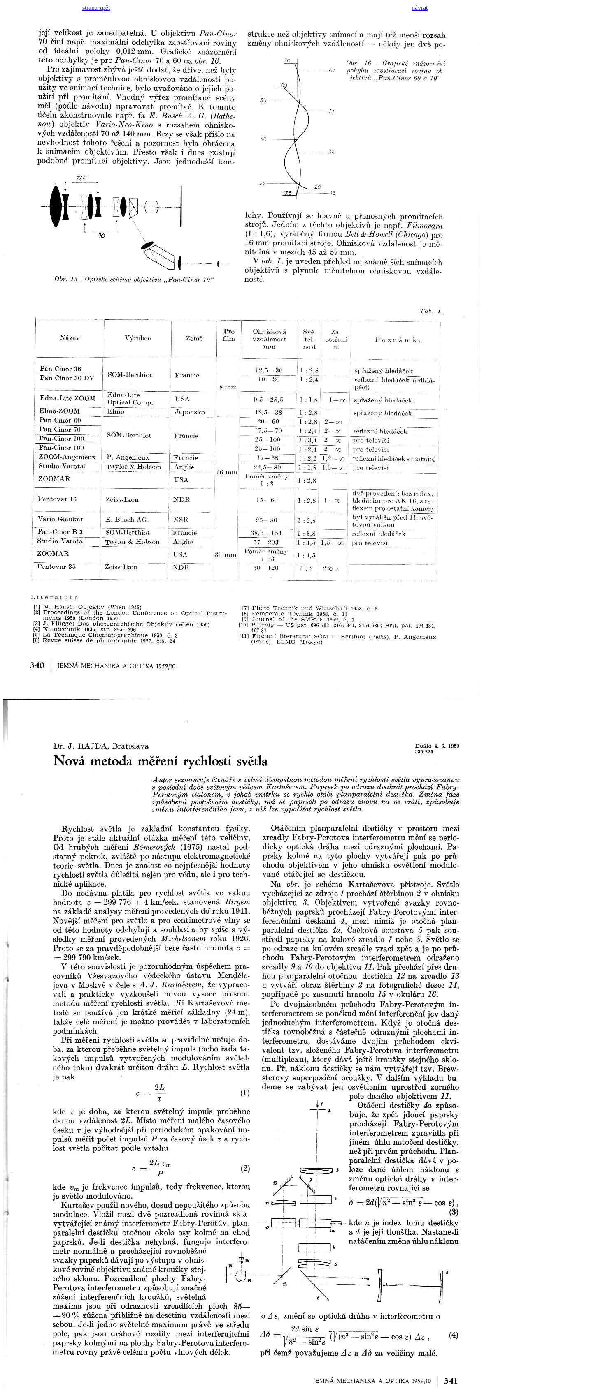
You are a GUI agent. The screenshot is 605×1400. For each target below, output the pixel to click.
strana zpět (96, 7)
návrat (420, 7)
